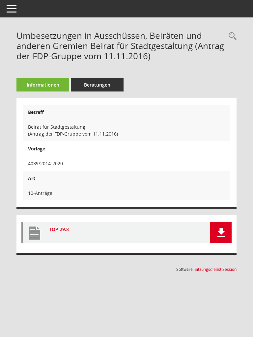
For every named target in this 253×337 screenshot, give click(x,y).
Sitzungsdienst (216, 269)
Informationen (43, 85)
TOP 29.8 (59, 229)
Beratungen (97, 85)
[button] (221, 232)
